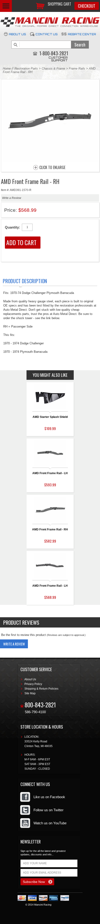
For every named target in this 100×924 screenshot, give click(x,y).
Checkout (86, 6)
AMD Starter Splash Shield (50, 417)
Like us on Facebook (49, 797)
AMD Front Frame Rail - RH (50, 529)
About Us (17, 34)
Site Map (30, 693)
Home (7, 68)
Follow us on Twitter (48, 810)
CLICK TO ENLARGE (52, 167)
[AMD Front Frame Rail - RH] (50, 161)
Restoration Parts (26, 68)
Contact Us (47, 34)
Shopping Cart (59, 4)
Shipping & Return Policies (41, 688)
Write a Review (11, 198)
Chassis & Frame (53, 68)
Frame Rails (77, 68)
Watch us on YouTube (50, 823)
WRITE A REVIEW (14, 643)
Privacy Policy (33, 684)
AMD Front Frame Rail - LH (50, 473)
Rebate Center (82, 34)
